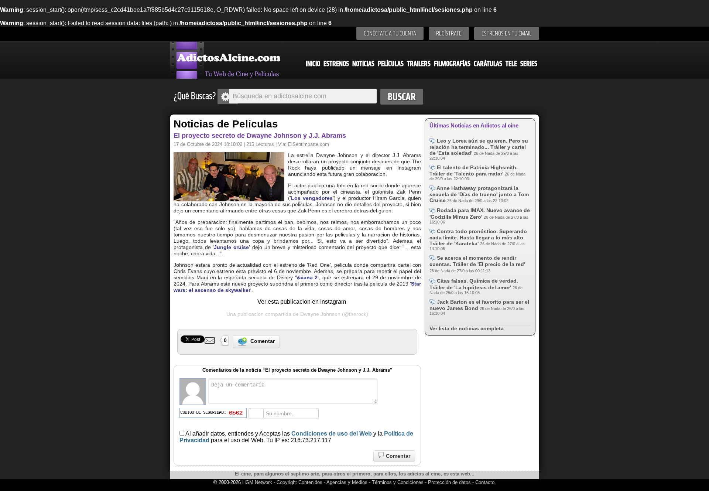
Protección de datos (449, 482)
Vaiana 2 (307, 277)
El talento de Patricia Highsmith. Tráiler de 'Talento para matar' (473, 170)
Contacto (484, 482)
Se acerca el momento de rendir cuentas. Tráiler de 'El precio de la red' (477, 261)
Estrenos (336, 63)
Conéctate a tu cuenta (390, 33)
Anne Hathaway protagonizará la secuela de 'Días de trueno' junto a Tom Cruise (479, 194)
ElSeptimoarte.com (308, 144)
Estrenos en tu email (507, 33)
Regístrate (449, 33)
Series (528, 63)
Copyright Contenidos (299, 482)
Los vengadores (312, 198)
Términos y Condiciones (398, 482)
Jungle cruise (231, 247)
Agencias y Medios (346, 482)
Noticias (363, 63)
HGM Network (257, 482)
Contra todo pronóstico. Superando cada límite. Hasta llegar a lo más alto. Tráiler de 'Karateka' (478, 237)
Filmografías (452, 63)
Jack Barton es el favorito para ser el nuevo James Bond (479, 305)
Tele (511, 63)
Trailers (419, 63)
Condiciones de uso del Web (331, 433)
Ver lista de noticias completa (466, 328)
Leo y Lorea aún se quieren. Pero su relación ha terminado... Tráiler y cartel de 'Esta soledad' (478, 147)
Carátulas (488, 63)
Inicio (313, 63)
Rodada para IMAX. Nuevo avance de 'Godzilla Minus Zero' (479, 213)
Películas (391, 63)
